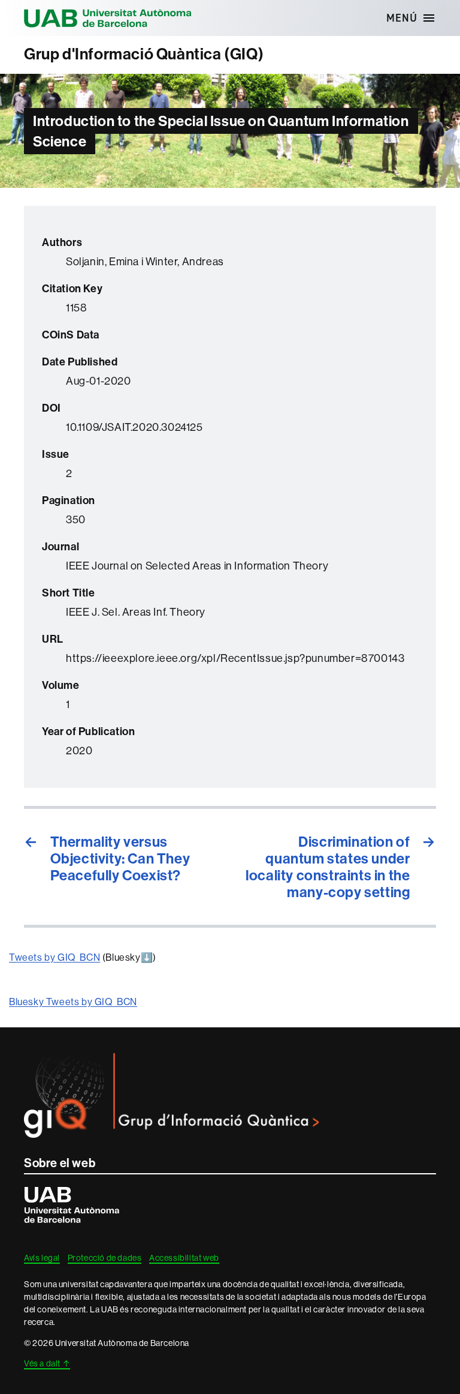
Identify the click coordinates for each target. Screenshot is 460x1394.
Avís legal (42, 1258)
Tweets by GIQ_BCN (54, 957)
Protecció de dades (105, 1258)
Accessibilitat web (184, 1258)
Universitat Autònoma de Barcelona (108, 18)
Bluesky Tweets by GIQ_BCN (73, 1002)
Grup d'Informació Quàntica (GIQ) (144, 54)
